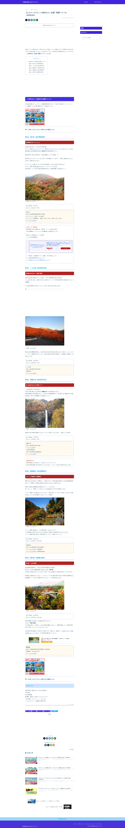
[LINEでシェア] (34, 20)
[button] (37, 20)
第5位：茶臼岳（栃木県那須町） (36, 63)
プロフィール (81, 823)
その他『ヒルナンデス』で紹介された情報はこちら (41, 129)
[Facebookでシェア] (29, 20)
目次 (34, 58)
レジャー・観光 (47, 711)
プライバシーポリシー (90, 823)
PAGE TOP (63, 819)
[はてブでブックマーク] (31, 20)
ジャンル (34, 711)
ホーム (75, 823)
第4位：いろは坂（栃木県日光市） (37, 65)
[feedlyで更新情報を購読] (51, 745)
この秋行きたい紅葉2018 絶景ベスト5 (36, 61)
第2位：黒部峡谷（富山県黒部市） (37, 70)
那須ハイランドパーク (51, 149)
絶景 (53, 711)
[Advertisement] (49, 37)
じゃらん (32, 201)
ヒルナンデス (40, 711)
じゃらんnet (32, 220)
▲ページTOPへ (71, 704)
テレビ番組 (29, 711)
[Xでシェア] (26, 20)
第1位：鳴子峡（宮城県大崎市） (36, 72)
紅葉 (57, 711)
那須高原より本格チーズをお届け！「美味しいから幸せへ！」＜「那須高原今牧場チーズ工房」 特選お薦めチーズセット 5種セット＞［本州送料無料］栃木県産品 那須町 (58, 243)
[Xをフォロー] (48, 745)
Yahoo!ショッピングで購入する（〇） (39, 260)
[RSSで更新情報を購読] (53, 745)
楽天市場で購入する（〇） (36, 258)
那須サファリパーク (35, 149)
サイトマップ (99, 823)
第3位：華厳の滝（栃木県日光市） (37, 67)
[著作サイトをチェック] (45, 745)
